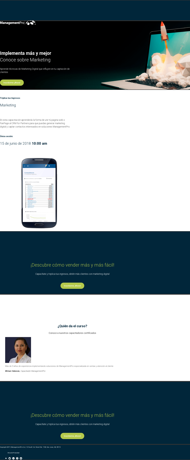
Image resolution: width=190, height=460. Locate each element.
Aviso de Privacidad (13, 453)
